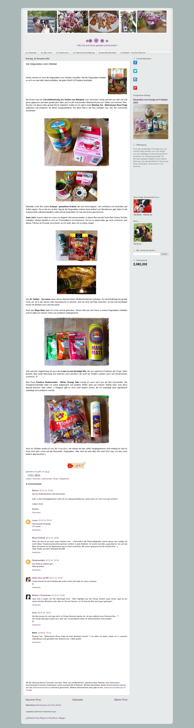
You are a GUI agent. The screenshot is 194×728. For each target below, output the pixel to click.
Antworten (36, 513)
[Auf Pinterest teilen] (39, 475)
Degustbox (62, 449)
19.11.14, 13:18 (52, 560)
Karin (34, 613)
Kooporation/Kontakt (107, 52)
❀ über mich (46, 52)
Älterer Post (120, 699)
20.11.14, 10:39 (56, 578)
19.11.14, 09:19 (45, 520)
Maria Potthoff (38, 538)
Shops (55, 479)
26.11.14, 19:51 (44, 613)
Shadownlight (38, 560)
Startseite (77, 699)
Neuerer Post (33, 699)
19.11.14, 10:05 (52, 538)
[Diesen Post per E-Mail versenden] (29, 475)
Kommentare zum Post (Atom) (48, 705)
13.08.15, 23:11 (44, 633)
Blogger (53, 711)
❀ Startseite (31, 52)
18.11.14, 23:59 (46, 490)
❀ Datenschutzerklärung (84, 52)
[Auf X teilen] (34, 475)
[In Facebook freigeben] (36, 475)
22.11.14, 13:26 (58, 595)
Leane (35, 520)
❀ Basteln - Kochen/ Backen (132, 52)
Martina (35, 490)
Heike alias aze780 (40, 578)
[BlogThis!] (31, 475)
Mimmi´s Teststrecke (41, 595)
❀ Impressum (62, 52)
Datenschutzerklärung (42, 688)
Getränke (36, 479)
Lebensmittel (46, 479)
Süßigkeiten (64, 479)
